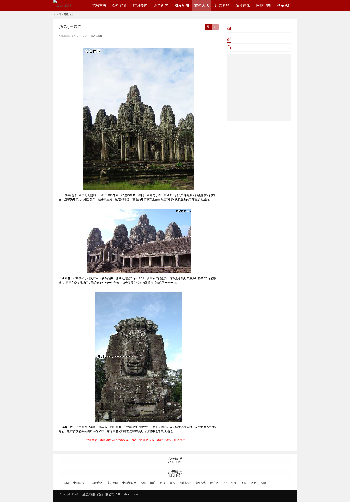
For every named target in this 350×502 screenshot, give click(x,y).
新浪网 (214, 482)
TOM (243, 482)
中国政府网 (96, 482)
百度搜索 (185, 482)
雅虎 (233, 482)
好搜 (172, 482)
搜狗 (143, 482)
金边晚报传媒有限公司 (98, 494)
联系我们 (284, 5)
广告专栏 (222, 5)
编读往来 (243, 5)
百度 (162, 482)
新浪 (153, 482)
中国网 (65, 482)
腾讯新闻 (112, 482)
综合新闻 (161, 5)
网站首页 (99, 5)
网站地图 (263, 5)
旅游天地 (201, 5)
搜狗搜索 (200, 482)
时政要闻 (140, 5)
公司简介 (119, 5)
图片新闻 (181, 5)
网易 (253, 482)
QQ (225, 482)
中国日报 (78, 482)
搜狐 (263, 482)
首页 (58, 14)
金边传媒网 (97, 36)
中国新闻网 (129, 482)
